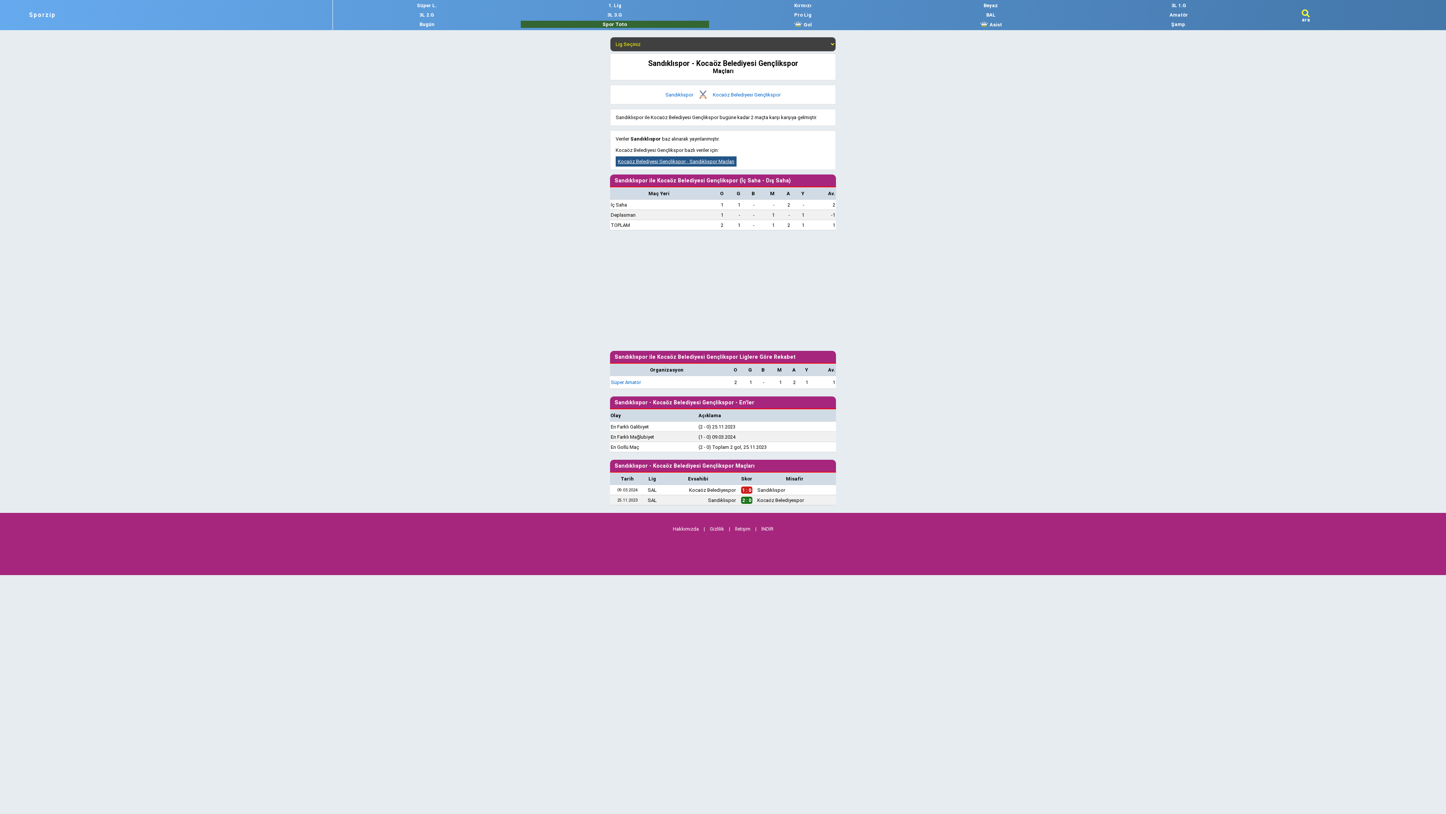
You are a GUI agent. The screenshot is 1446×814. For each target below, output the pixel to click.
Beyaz (991, 5)
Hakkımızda (686, 529)
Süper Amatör (626, 382)
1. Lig (615, 5)
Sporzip (42, 15)
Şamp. (1179, 24)
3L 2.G (426, 15)
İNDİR (767, 529)
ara (1306, 20)
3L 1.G (1178, 5)
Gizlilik (717, 529)
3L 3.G (614, 15)
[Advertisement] (723, 290)
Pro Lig (802, 15)
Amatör (1179, 15)
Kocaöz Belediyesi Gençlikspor (747, 95)
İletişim (742, 529)
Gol (807, 25)
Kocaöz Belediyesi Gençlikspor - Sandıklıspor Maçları (676, 161)
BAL (991, 15)
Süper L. (427, 5)
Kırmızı (802, 5)
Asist (995, 25)
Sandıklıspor (679, 95)
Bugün (427, 24)
